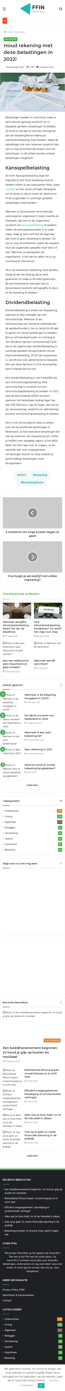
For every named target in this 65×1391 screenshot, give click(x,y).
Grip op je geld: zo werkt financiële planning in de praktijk (40, 1135)
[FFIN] (33, 8)
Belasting (20, 32)
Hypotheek (11, 844)
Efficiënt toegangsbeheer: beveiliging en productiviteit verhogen (42, 1094)
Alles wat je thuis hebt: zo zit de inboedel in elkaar (42, 1116)
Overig (8, 816)
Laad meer (32, 785)
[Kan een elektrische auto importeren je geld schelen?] (17, 649)
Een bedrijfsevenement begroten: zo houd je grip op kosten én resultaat (30, 1052)
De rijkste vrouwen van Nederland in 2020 (39, 717)
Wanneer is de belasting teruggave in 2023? (40, 696)
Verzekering (11, 833)
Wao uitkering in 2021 (38, 749)
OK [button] (41, 1385)
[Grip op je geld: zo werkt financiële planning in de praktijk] (12, 1139)
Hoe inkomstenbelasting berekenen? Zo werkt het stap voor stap (48, 626)
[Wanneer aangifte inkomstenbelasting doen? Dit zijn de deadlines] (17, 611)
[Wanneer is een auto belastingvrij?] (12, 738)
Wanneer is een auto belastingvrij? (37, 734)
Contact (7, 1300)
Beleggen (10, 827)
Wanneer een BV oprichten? (44, 662)
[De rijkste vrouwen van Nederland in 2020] (12, 721)
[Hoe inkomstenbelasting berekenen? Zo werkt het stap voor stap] (48, 611)
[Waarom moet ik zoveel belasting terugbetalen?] (12, 770)
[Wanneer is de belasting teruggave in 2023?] (12, 702)
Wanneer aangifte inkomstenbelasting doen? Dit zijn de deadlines (16, 626)
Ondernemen (12, 810)
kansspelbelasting (32, 225)
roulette (10, 189)
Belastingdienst (33, 482)
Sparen (9, 838)
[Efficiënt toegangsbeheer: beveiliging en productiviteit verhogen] (12, 1100)
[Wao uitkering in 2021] (12, 754)
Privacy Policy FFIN (13, 1289)
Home (9, 32)
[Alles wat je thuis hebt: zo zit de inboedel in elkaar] (12, 1120)
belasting (41, 475)
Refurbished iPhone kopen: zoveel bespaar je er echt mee (42, 1073)
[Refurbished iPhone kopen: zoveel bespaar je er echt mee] (12, 1077)
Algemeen (10, 822)
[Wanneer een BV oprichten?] (48, 649)
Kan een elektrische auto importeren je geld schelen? (15, 664)
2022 (22, 475)
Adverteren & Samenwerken (18, 1295)
